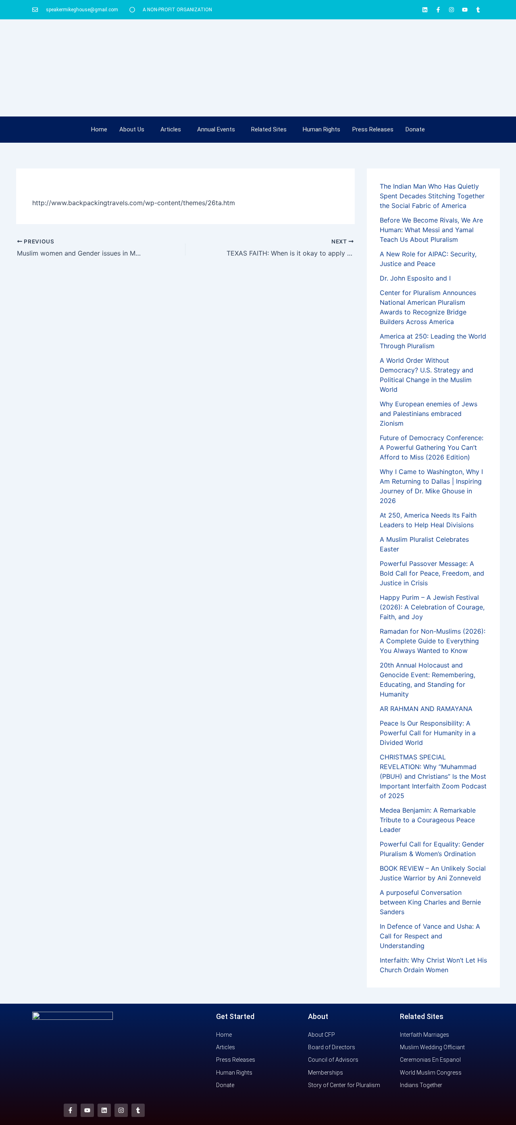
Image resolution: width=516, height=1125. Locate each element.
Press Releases (372, 129)
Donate (415, 129)
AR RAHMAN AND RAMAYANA (426, 709)
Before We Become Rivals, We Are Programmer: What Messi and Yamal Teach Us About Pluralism (431, 229)
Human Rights (321, 129)
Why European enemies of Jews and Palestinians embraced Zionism (428, 413)
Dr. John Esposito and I (415, 278)
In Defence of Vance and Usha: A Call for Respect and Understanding (430, 936)
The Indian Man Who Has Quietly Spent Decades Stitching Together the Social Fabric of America (432, 196)
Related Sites (269, 129)
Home (99, 129)
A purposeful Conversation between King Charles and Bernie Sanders (430, 902)
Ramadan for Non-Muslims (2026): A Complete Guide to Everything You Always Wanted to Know (432, 641)
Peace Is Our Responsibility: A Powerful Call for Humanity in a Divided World (428, 733)
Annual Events (216, 129)
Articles (170, 129)
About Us (131, 129)
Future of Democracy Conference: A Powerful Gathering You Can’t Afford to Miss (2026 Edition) (431, 447)
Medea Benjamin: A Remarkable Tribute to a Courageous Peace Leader (428, 820)
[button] (133, 130)
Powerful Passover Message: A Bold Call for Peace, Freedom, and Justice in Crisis (432, 573)
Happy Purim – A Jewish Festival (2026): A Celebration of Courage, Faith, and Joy (432, 607)
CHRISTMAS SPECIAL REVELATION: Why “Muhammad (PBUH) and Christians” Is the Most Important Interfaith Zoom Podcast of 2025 (433, 776)
